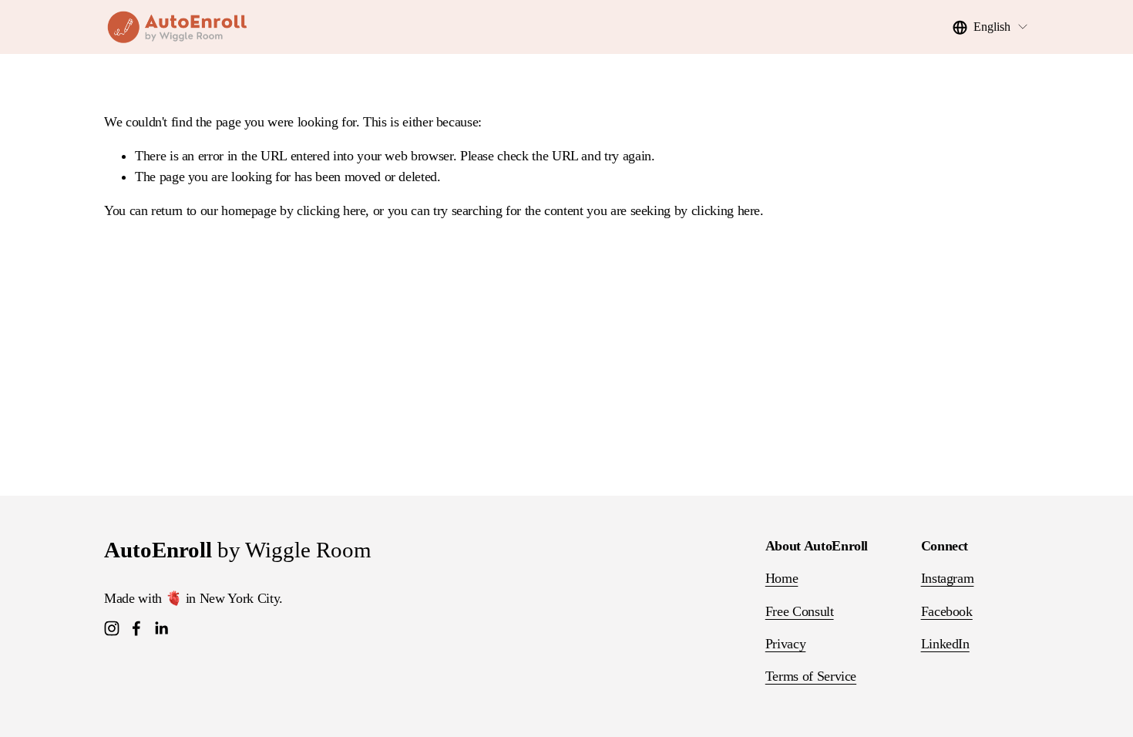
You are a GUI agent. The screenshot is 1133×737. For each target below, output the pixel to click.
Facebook (947, 611)
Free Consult (799, 611)
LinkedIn (945, 643)
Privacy (785, 643)
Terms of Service (810, 676)
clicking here (331, 210)
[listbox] (991, 27)
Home (781, 578)
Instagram (947, 578)
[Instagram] (111, 628)
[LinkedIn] (161, 628)
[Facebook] (136, 628)
